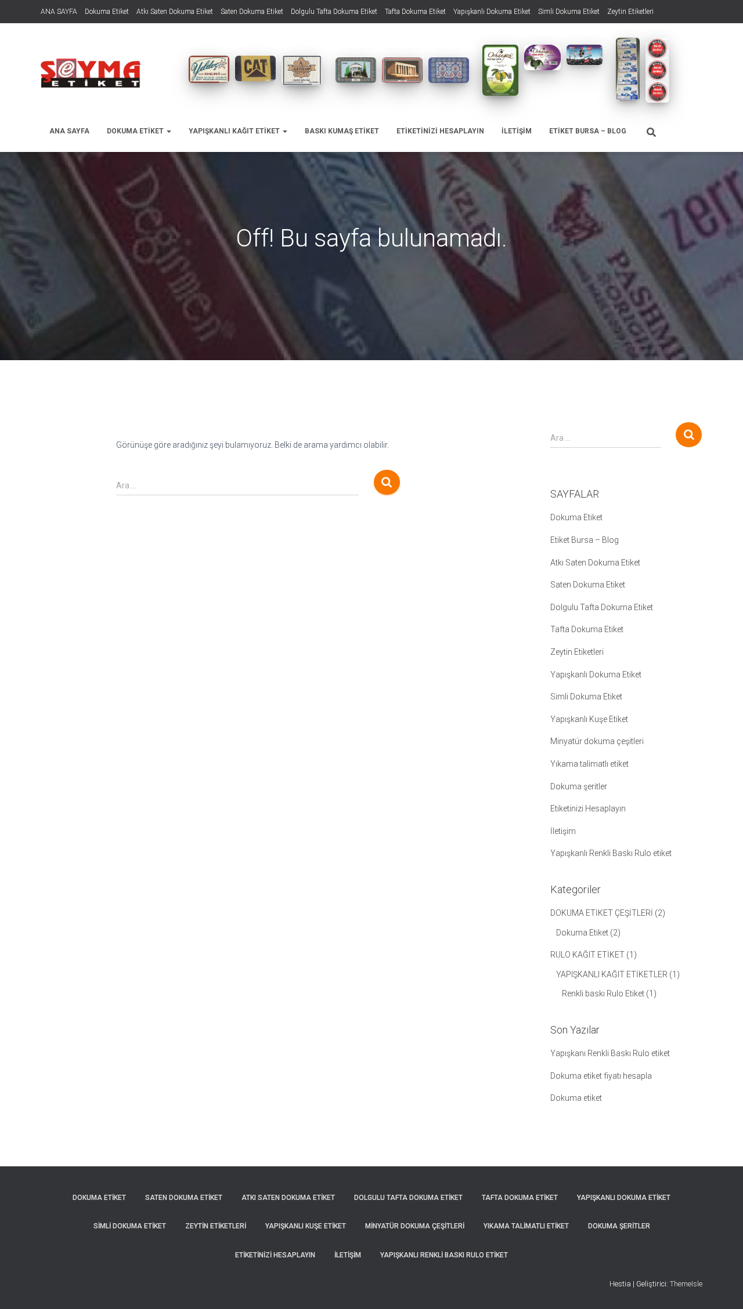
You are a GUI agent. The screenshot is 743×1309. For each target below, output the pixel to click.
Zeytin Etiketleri (630, 12)
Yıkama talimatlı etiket (589, 763)
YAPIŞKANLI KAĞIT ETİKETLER (612, 974)
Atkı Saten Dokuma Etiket (174, 12)
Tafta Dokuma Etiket (415, 12)
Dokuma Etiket (107, 12)
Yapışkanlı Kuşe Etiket (589, 719)
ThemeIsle (686, 1283)
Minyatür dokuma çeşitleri (597, 741)
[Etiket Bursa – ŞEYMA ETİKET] (90, 73)
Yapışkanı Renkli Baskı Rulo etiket (610, 1053)
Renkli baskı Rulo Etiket (603, 993)
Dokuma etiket (576, 1098)
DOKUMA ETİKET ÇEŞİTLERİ (601, 913)
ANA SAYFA (59, 12)
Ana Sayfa (69, 131)
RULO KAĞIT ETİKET (587, 954)
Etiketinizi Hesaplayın (440, 131)
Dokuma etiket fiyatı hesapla (601, 1075)
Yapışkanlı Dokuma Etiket (492, 12)
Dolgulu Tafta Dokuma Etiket (334, 12)
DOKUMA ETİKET (136, 131)
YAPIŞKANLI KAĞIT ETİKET (235, 131)
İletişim (517, 131)
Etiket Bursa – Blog (587, 131)
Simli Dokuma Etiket (569, 12)
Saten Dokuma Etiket (252, 12)
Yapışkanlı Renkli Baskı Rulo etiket (611, 853)
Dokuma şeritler (578, 786)
